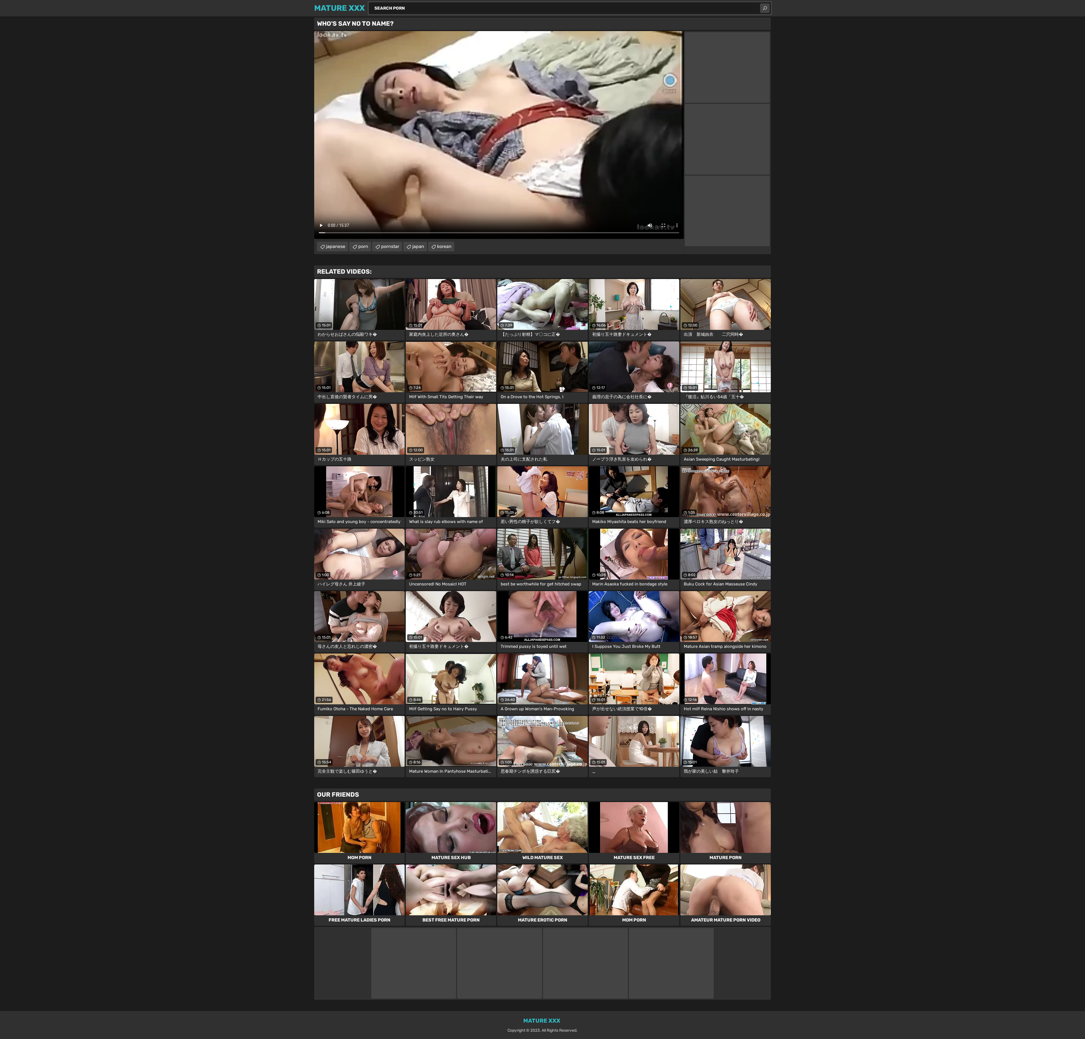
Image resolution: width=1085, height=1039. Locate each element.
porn (363, 246)
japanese (335, 246)
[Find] (765, 8)
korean (444, 246)
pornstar (390, 246)
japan (418, 246)
